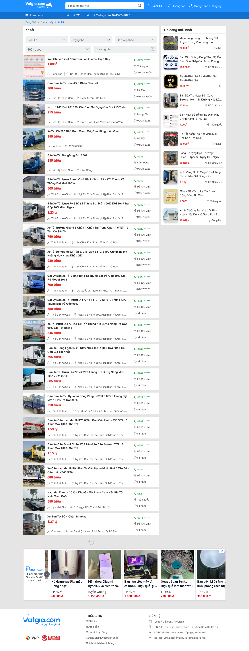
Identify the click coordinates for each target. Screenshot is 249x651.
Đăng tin (157, 5)
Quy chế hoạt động (97, 632)
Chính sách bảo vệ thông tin (101, 643)
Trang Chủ (31, 22)
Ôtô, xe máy (47, 22)
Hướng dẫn (92, 626)
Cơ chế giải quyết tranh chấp (102, 637)
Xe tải (61, 22)
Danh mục (37, 15)
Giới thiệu (91, 621)
